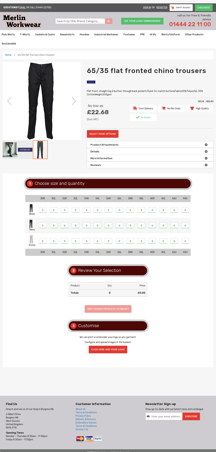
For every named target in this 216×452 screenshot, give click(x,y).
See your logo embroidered (142, 20)
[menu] (108, 39)
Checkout (203, 7)
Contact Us (82, 429)
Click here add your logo (108, 349)
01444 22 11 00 (190, 24)
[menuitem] (8, 34)
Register (161, 7)
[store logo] (29, 21)
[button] (9, 101)
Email (22, 7)
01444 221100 (43, 7)
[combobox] (83, 21)
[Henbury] (91, 81)
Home (8, 55)
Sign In (147, 7)
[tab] (150, 144)
